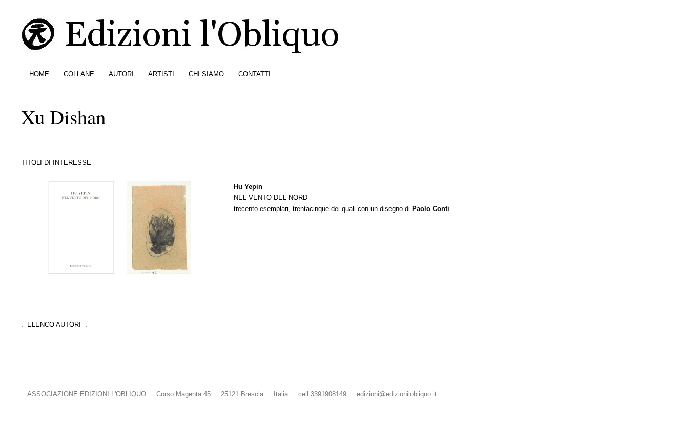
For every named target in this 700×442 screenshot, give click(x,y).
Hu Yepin (248, 187)
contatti (254, 74)
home (39, 74)
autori (121, 74)
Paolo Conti (430, 209)
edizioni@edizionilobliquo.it (397, 394)
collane (79, 74)
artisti (161, 74)
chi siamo (206, 74)
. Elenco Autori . (54, 324)
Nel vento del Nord (270, 197)
